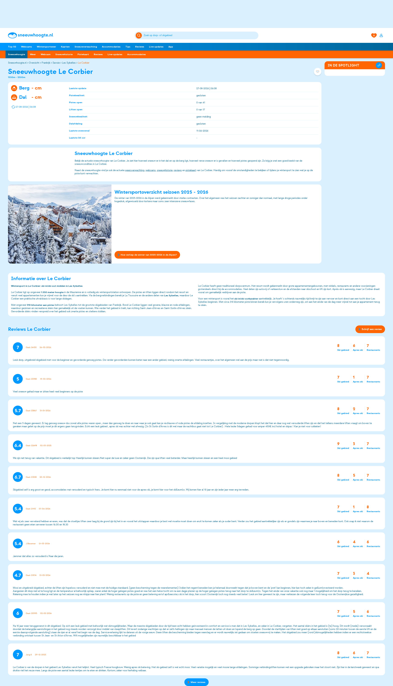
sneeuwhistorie (165, 170)
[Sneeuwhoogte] (70, 35)
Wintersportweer (46, 46)
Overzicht (34, 62)
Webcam (46, 54)
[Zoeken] (200, 35)
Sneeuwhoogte (16, 54)
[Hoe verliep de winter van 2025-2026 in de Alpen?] (59, 224)
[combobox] (200, 35)
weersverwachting (134, 170)
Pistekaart (83, 54)
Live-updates (115, 54)
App (170, 46)
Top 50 (12, 46)
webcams (151, 170)
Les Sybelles (69, 62)
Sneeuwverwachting (86, 46)
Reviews (139, 46)
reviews (178, 170)
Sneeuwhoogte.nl (17, 62)
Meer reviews (198, 682)
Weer (33, 54)
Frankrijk (46, 62)
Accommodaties (111, 46)
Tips (127, 46)
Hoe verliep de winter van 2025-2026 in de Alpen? (149, 254)
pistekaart (191, 170)
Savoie (56, 62)
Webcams (26, 46)
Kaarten (65, 46)
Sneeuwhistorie (64, 54)
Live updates (156, 46)
